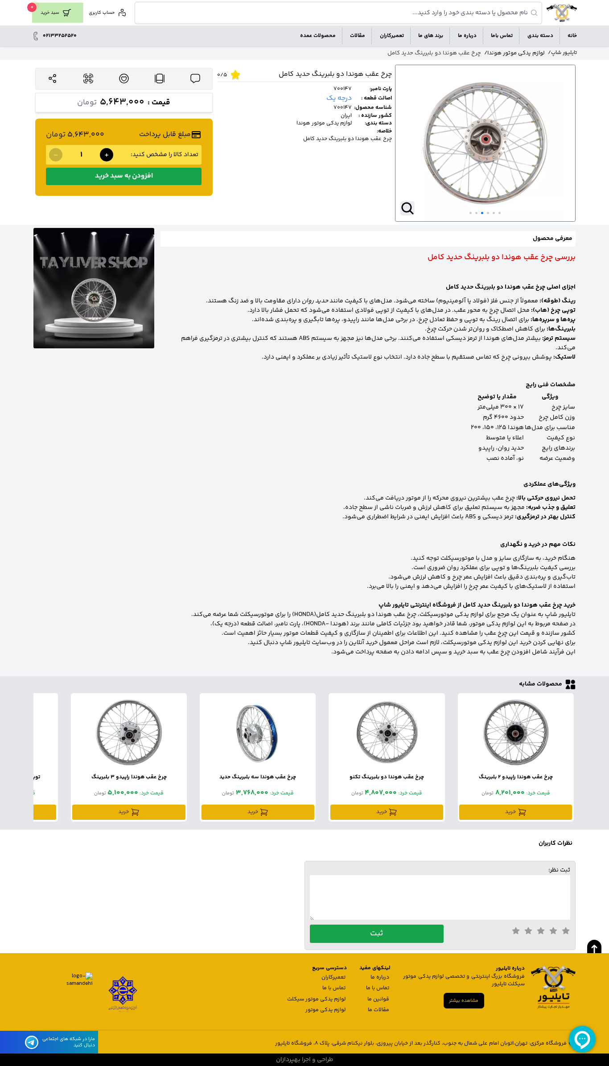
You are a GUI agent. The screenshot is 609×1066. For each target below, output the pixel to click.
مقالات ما (378, 1010)
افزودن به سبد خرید (124, 176)
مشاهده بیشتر (463, 1000)
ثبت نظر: (559, 871)
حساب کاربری (102, 13)
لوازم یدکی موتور (325, 1010)
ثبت (376, 933)
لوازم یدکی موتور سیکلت (316, 999)
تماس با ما (377, 988)
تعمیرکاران (333, 977)
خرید (510, 812)
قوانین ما (378, 999)
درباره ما (379, 977)
